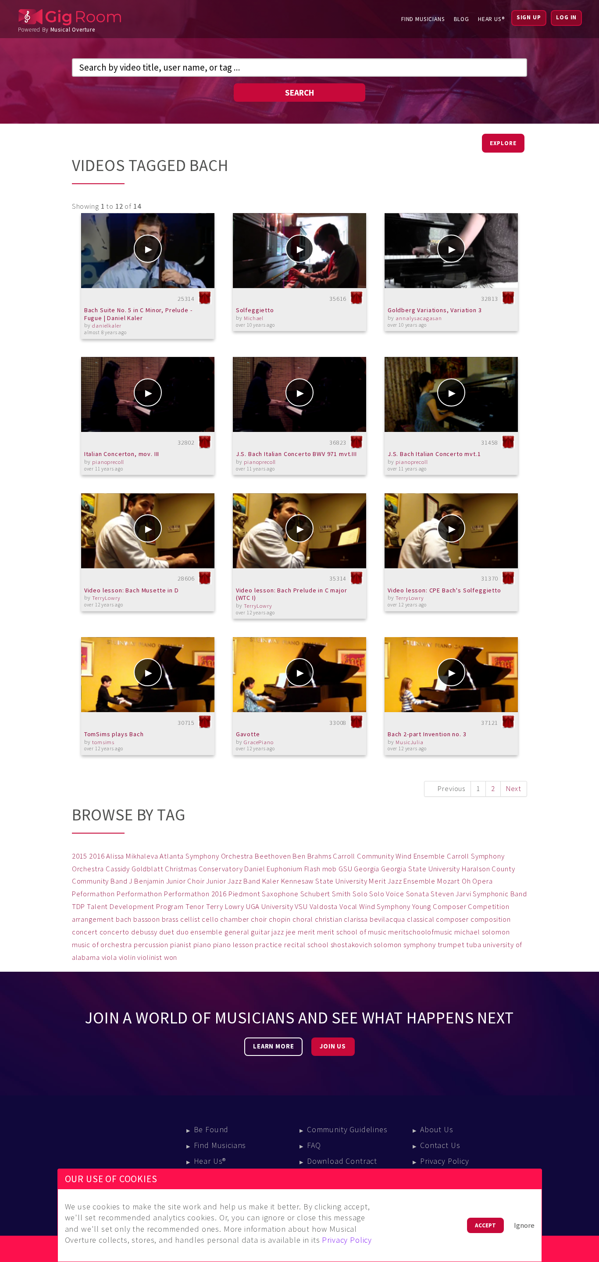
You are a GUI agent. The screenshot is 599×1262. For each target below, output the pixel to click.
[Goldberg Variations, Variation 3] (451, 250)
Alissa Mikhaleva (132, 856)
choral (302, 919)
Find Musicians (423, 19)
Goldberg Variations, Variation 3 (435, 310)
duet (167, 932)
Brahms (319, 856)
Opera (482, 881)
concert (85, 932)
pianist (181, 944)
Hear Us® (491, 19)
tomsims (103, 742)
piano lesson (233, 944)
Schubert (315, 893)
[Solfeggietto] (300, 250)
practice (268, 944)
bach (124, 919)
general (237, 932)
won (171, 957)
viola (109, 957)
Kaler (270, 881)
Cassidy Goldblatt (134, 868)
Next (513, 788)
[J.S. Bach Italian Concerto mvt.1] (451, 394)
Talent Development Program (135, 906)
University (277, 906)
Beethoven (273, 856)
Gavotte (248, 734)
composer (452, 919)
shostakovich (351, 944)
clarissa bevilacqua (374, 919)
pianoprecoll (108, 462)
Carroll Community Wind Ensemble (389, 856)
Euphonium (285, 868)
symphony (419, 944)
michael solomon (482, 932)
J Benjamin (146, 881)
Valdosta (324, 906)
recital (295, 944)
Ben (299, 856)
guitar (260, 932)
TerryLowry (106, 598)
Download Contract (342, 1161)
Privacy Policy (444, 1161)
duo (182, 932)
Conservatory (221, 868)
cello (210, 919)
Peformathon (93, 893)
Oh (466, 881)
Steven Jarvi (451, 893)
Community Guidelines (347, 1129)
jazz (277, 932)
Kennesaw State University (324, 881)
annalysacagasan (419, 318)
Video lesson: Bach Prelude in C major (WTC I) (291, 594)
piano (202, 944)
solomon (388, 944)
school (318, 944)
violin (127, 957)
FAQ (314, 1145)
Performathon (139, 893)
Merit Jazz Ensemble (402, 881)
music (81, 944)
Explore (503, 143)
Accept (485, 1225)
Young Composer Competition (461, 906)
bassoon (146, 919)
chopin (280, 919)
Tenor (194, 906)
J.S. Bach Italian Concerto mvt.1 (434, 454)
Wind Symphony (384, 906)
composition (491, 919)
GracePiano (258, 742)
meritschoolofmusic (420, 932)
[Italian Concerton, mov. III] (148, 394)
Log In (566, 17)
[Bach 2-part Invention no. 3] (451, 674)
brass (170, 919)
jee (291, 932)
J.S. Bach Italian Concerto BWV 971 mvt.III (296, 454)
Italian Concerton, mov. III (122, 454)
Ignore (524, 1225)
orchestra (116, 944)
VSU (301, 906)
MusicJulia (409, 742)
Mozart (448, 881)
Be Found (211, 1129)
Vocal (348, 906)
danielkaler (106, 325)
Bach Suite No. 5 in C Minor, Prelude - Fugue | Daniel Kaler (138, 314)
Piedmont (244, 893)
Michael (254, 318)
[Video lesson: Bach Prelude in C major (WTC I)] (300, 530)
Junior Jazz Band (233, 881)
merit (306, 932)
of (95, 944)
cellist (190, 919)
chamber (234, 919)
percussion (151, 944)
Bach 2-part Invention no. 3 (427, 734)
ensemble (206, 932)
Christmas (181, 868)
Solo (360, 893)
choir (259, 919)
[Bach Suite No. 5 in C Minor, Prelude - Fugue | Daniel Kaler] (148, 250)
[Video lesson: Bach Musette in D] (148, 530)
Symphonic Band (500, 893)
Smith (341, 893)
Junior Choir (185, 881)
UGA (253, 906)
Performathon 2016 (195, 893)
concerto (115, 932)
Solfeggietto (255, 310)
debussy (144, 932)
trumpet (451, 944)
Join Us (333, 1046)
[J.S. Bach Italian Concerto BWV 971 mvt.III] (300, 394)
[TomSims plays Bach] (148, 674)
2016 (96, 856)
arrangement (93, 919)
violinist (149, 957)
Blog (461, 19)
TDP (79, 906)
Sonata (417, 893)
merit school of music (352, 932)
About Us (436, 1129)
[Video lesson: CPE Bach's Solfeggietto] (451, 530)
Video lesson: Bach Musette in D (131, 590)
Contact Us (440, 1145)
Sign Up (529, 17)
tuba (473, 944)
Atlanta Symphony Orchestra (206, 856)
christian (328, 919)
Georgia (366, 868)
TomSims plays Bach (114, 734)
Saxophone (280, 893)
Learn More (273, 1046)
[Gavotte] (300, 674)
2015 (79, 856)
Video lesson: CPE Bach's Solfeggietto (444, 590)
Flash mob (320, 868)
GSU (346, 868)
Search (299, 92)
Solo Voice (386, 893)
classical (421, 919)
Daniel (254, 868)
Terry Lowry (225, 906)
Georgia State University (420, 868)
